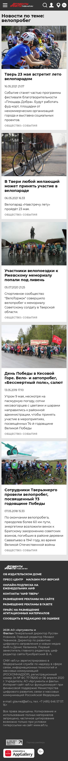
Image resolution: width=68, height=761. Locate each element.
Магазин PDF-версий (42, 579)
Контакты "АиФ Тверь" (21, 593)
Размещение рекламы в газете (27, 604)
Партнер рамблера (36, 742)
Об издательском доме (22, 574)
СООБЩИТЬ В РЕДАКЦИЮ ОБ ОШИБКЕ (31, 618)
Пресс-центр (13, 579)
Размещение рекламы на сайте (28, 599)
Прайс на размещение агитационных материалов (26, 611)
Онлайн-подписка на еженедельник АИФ (20, 586)
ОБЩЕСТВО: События (21, 125)
